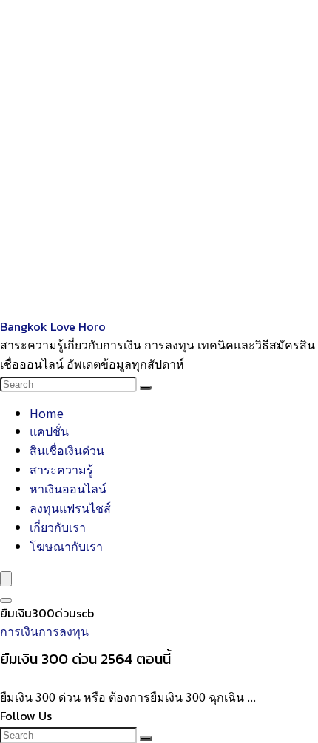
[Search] (146, 388)
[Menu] (6, 578)
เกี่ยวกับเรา (58, 526)
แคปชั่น (49, 430)
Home (47, 413)
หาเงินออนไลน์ (68, 488)
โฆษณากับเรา (66, 546)
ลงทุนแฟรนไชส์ (70, 507)
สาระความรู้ (61, 469)
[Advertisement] (159, 159)
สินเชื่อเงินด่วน (67, 450)
